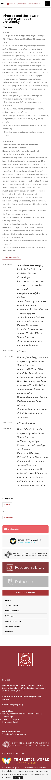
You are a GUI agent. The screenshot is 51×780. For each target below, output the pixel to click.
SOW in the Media (13, 621)
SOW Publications (12, 611)
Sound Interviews (12, 626)
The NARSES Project (10, 719)
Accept (18, 777)
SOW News (9, 616)
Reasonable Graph (10, 722)
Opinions (9, 632)
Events (7, 504)
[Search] (47, 3)
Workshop (8, 517)
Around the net (11, 605)
